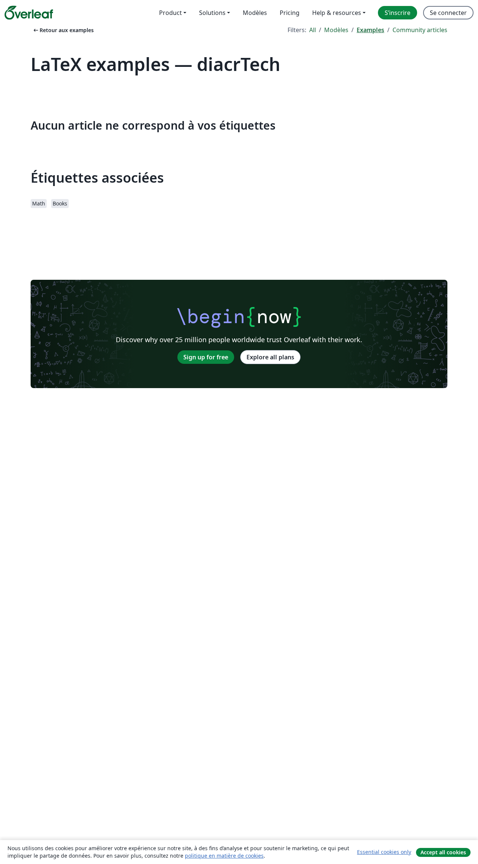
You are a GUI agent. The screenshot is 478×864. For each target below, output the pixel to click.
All (312, 30)
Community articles (419, 30)
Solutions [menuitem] (212, 13)
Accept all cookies (443, 852)
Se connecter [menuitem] (448, 13)
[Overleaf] (28, 12)
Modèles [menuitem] (255, 13)
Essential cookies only (384, 851)
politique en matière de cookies (224, 855)
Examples (370, 30)
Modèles (336, 30)
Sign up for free (205, 357)
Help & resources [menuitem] (336, 13)
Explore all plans (270, 357)
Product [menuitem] (170, 13)
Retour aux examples (63, 30)
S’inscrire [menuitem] (397, 13)
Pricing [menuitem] (289, 13)
